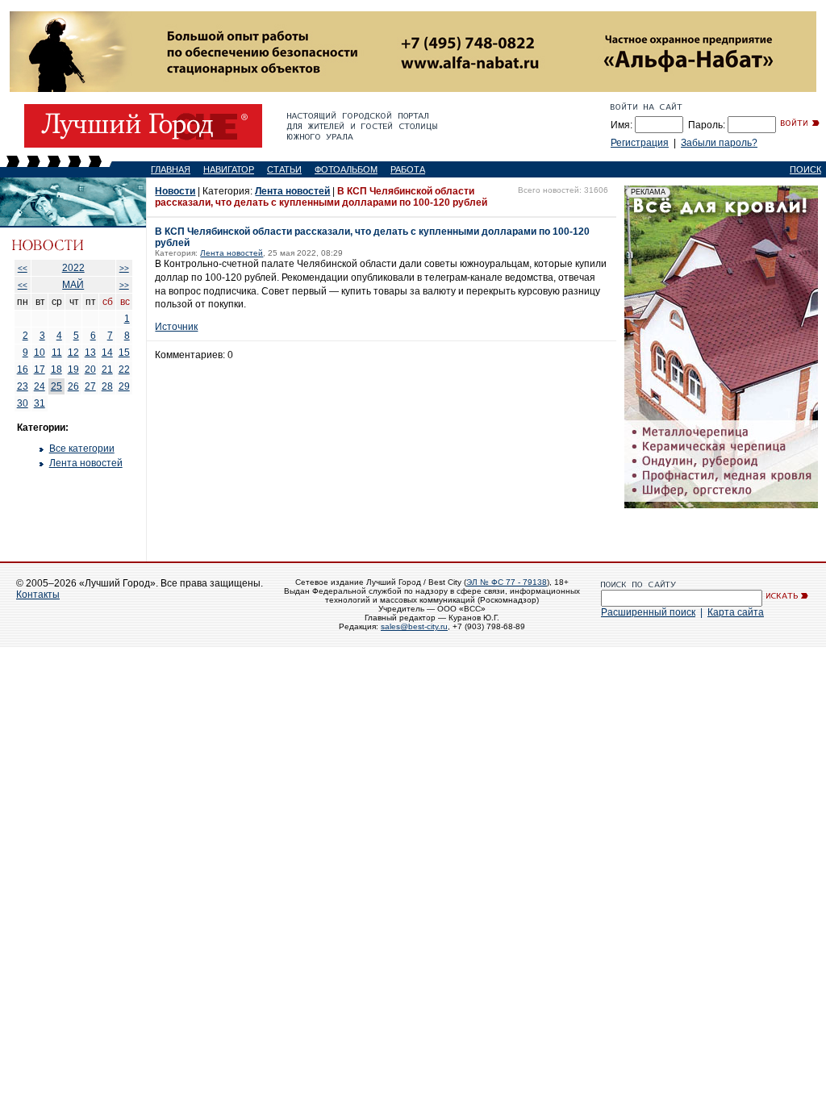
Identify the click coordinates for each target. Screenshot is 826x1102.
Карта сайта (735, 612)
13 (90, 352)
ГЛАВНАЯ (170, 169)
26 (73, 386)
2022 (73, 267)
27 (90, 386)
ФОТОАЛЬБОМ (346, 169)
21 (107, 369)
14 (107, 352)
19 (73, 369)
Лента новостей (86, 463)
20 (90, 369)
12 (73, 352)
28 (107, 386)
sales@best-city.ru (414, 626)
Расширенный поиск (648, 612)
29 (124, 386)
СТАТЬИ (284, 169)
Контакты (38, 594)
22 (124, 369)
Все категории (82, 448)
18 (56, 369)
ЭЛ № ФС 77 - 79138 (506, 582)
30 (22, 403)
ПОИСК (805, 169)
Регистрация (640, 142)
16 (22, 369)
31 (39, 403)
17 (39, 369)
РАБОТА (407, 169)
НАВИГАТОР (228, 169)
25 (56, 386)
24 (39, 386)
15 (124, 352)
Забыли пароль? (719, 142)
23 (22, 386)
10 (39, 352)
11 (57, 352)
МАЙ (73, 284)
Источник (176, 326)
